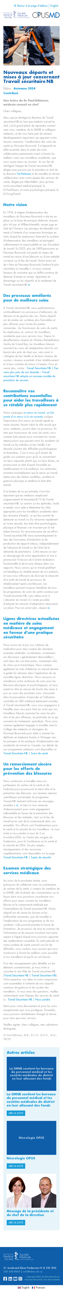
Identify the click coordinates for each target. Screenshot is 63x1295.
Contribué (10, 93)
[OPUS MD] (16, 15)
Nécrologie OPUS (21, 1158)
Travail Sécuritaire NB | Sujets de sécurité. (27, 857)
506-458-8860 (11, 1271)
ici (29, 284)
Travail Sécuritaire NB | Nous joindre (29, 999)
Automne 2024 (24, 88)
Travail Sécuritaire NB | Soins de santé (25, 753)
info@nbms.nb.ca (32, 1271)
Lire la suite (16, 1113)
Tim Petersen (24, 174)
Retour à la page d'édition (32, 6)
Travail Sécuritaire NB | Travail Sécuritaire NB (30, 975)
